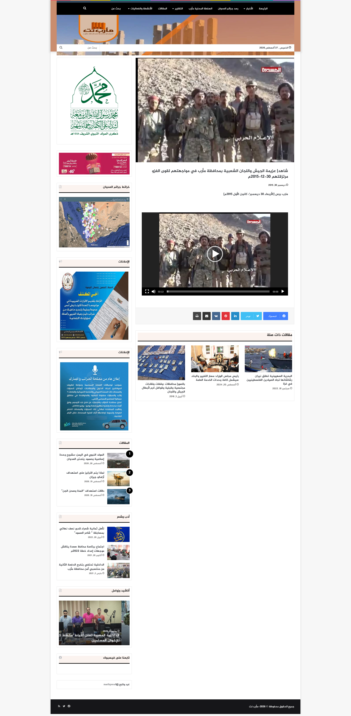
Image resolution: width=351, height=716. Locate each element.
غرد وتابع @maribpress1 (117, 684)
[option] (94, 623)
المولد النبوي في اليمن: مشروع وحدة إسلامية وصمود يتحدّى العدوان (82, 457)
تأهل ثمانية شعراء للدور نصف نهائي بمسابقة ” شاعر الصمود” (82, 530)
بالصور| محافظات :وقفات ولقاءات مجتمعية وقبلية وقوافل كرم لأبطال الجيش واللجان (163, 388)
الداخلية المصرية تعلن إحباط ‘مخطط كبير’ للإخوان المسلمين (95, 638)
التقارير (179, 8)
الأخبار (249, 8)
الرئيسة (263, 8)
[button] (215, 254)
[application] (215, 254)
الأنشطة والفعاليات (141, 8)
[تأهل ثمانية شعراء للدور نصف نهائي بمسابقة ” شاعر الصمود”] (118, 534)
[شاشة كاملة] (147, 291)
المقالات (162, 8)
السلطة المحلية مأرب (200, 8)
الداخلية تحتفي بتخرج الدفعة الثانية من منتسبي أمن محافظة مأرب (81, 566)
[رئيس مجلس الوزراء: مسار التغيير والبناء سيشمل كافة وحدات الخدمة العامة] (214, 358)
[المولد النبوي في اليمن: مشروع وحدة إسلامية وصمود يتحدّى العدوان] (118, 460)
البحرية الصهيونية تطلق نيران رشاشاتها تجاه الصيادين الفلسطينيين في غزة (269, 380)
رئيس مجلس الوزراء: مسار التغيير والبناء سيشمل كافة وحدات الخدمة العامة (215, 378)
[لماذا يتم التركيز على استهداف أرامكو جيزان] (118, 478)
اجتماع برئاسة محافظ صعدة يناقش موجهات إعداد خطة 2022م (82, 548)
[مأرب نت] (175, 34)
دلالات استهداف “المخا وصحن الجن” (82, 491)
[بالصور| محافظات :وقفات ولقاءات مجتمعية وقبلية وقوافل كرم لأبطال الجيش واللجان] (161, 362)
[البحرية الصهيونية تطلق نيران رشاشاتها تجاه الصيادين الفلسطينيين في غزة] (268, 358)
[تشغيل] (283, 291)
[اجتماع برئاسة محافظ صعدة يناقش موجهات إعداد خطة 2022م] (118, 552)
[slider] (218, 291)
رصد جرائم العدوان (228, 8)
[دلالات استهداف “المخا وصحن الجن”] (118, 496)
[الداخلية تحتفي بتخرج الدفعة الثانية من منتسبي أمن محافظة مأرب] (118, 570)
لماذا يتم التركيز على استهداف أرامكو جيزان (85, 475)
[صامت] (154, 291)
